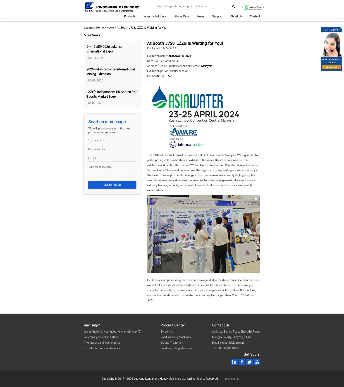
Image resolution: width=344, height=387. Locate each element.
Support (217, 16)
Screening (167, 331)
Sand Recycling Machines (176, 348)
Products (130, 16)
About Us (236, 16)
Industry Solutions (155, 16)
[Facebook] (242, 362)
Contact (255, 16)
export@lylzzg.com (232, 342)
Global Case (182, 16)
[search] (233, 6)
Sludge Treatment (172, 342)
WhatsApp (255, 7)
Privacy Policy (231, 378)
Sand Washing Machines (176, 337)
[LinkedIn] (234, 362)
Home (100, 27)
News (200, 16)
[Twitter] (249, 362)
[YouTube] (257, 362)
